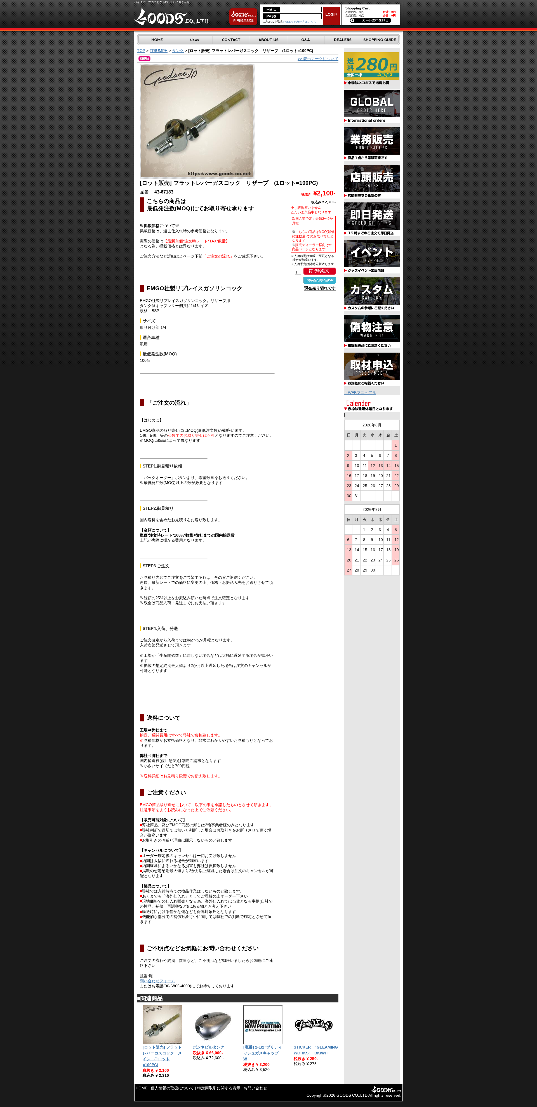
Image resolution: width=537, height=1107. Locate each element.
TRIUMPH (159, 50)
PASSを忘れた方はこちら (299, 21)
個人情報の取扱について (172, 1088)
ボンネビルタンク (210, 1047)
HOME (141, 1088)
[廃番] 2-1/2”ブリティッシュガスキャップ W (262, 1053)
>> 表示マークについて (318, 58)
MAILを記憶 (274, 21)
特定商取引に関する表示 (218, 1088)
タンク (178, 50)
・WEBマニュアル (360, 392)
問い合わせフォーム (157, 981)
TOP (141, 50)
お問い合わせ (255, 1088)
